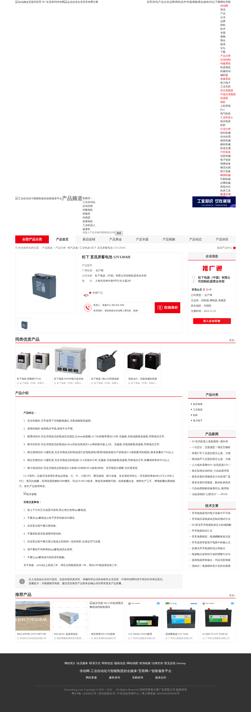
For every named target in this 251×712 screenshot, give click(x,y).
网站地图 (132, 663)
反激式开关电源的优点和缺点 (208, 548)
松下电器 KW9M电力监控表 (68, 378)
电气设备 (73, 247)
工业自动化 (89, 202)
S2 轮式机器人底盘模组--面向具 (210, 441)
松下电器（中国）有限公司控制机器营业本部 (42, 383)
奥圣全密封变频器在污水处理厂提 (211, 476)
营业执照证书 (106, 693)
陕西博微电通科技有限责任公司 (72, 638)
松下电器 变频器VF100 (29, 378)
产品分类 (60, 247)
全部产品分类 (32, 239)
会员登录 (83, 2)
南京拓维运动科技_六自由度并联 (210, 470)
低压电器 (225, 121)
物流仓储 (225, 167)
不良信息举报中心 (128, 693)
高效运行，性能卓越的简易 (142, 378)
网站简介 (70, 663)
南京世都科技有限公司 (105, 638)
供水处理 (225, 136)
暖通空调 (225, 194)
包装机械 (225, 156)
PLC (222, 109)
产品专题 (142, 239)
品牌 (172, 2)
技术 (183, 2)
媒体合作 (160, 677)
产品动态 (195, 239)
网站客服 (91, 677)
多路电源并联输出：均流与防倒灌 (211, 560)
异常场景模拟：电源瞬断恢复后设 (211, 536)
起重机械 (225, 183)
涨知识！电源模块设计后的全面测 (211, 566)
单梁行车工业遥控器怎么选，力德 (211, 453)
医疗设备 (225, 171)
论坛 (212, 2)
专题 (189, 2)
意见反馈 (169, 663)
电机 (222, 102)
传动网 (224, 5)
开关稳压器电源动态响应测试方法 (211, 519)
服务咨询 (114, 677)
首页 (149, 2)
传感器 (224, 98)
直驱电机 (88, 221)
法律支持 (157, 663)
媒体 (206, 2)
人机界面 (225, 106)
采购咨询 (137, 677)
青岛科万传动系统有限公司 (33, 638)
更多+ (232, 340)
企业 (166, 2)
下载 (217, 2)
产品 (160, 2)
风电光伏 (225, 186)
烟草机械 (225, 140)
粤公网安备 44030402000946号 (160, 693)
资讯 (155, 2)
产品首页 (62, 239)
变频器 (86, 213)
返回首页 (36, 2)
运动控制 (225, 59)
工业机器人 (226, 117)
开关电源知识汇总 (202, 530)
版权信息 (120, 663)
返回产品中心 (224, 247)
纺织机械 (225, 132)
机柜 (222, 125)
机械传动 (225, 71)
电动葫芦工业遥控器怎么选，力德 (211, 459)
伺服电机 (88, 209)
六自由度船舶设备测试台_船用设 (210, 488)
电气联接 (225, 113)
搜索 (118, 233)
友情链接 (144, 663)
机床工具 (225, 190)
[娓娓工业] (214, 201)
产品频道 (47, 247)
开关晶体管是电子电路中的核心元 (211, 542)
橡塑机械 (225, 175)
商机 (177, 2)
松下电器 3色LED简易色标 (105, 378)
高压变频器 (226, 90)
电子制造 (225, 159)
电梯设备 (225, 163)
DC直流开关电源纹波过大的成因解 (211, 525)
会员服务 (82, 663)
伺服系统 (225, 63)
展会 (200, 2)
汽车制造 (225, 152)
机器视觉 (225, 67)
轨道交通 (225, 148)
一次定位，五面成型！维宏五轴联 (211, 447)
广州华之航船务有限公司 (143, 638)
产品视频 (169, 239)
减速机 (86, 229)
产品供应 (222, 239)
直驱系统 (225, 79)
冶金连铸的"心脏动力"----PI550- (210, 494)
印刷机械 (225, 179)
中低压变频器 (228, 94)
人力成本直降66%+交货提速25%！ (211, 465)
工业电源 (85, 247)
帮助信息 (107, 663)
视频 (195, 2)
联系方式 (95, 663)
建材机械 (225, 144)
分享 (86, 295)
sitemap (181, 663)
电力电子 (225, 82)
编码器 (224, 75)
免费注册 (93, 2)
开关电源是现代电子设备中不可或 (211, 513)
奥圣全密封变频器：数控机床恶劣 (211, 482)
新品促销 (89, 239)
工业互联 (225, 86)
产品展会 (115, 239)
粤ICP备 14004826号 (83, 693)
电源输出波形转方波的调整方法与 (211, 554)
